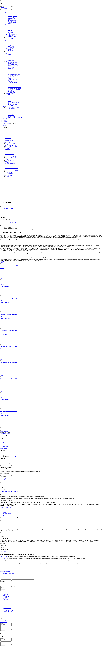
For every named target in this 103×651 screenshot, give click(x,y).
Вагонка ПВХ (10, 38)
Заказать (2, 262)
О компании (5, 96)
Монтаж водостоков (12, 110)
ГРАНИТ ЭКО (11, 68)
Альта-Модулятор (11, 115)
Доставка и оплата (6, 596)
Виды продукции (6, 11)
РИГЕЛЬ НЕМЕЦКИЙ (12, 79)
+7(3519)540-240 (6, 123)
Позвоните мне (3, 8)
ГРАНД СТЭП (11, 49)
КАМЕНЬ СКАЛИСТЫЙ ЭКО (14, 65)
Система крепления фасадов (11, 34)
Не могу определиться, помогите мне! (8, 423)
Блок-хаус (2, 560)
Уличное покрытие (9, 45)
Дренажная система (9, 44)
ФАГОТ (9, 77)
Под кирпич (10, 32)
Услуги (4, 106)
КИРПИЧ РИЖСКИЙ (12, 73)
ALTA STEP (10, 50)
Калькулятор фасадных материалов (15, 114)
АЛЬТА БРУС (10, 56)
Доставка (5, 111)
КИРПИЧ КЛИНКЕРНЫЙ (13, 70)
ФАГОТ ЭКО (10, 66)
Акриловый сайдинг (12, 21)
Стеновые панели (8, 37)
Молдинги (10, 39)
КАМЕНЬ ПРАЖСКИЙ (12, 82)
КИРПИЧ (10, 72)
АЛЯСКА (10, 54)
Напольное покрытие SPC (10, 48)
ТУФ (9, 80)
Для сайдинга (10, 35)
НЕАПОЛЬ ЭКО (11, 91)
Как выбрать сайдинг (4, 431)
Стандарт (9, 94)
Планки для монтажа (12, 26)
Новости (9, 103)
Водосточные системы (5, 571)
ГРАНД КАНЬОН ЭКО (12, 63)
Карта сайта (5, 599)
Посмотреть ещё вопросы (5, 507)
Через (4, 479)
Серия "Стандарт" (11, 42)
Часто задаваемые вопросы (13, 102)
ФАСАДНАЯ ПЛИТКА (12, 92)
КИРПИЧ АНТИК (11, 84)
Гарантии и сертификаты (13, 104)
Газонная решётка (11, 46)
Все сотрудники (3, 214)
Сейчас (4, 478)
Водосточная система (9, 40)
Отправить (3, 581)
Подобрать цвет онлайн (5, 433)
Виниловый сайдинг (12, 22)
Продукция (5, 126)
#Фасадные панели (7, 513)
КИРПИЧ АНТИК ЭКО (12, 62)
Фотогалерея (10, 98)
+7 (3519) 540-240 (12, 222)
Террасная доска (11, 47)
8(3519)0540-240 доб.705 (8, 208)
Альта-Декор (10, 14)
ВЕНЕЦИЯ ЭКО (11, 90)
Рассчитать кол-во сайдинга (6, 429)
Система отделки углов (12, 16)
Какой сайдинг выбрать (12, 116)
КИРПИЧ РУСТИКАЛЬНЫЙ (14, 74)
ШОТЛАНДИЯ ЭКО (12, 67)
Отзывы (9, 101)
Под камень (10, 25)
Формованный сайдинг (12, 20)
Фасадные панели (9, 24)
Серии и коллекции (7, 52)
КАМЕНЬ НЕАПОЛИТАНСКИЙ (14, 88)
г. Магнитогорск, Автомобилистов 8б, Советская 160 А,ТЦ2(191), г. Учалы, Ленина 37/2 (21, 618)
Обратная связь (3, 622)
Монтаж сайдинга (11, 108)
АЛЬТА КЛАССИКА (12, 59)
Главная (4, 125)
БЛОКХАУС (10, 55)
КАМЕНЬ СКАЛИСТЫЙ (13, 75)
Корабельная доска (11, 18)
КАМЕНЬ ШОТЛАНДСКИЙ (14, 76)
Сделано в (4, 649)
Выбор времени (6, 480)
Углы (9, 27)
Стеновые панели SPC (9, 51)
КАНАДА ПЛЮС (11, 60)
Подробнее (2, 261)
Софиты (9, 23)
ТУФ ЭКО (10, 69)
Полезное (5, 112)
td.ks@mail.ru (5, 212)
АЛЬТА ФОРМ (11, 58)
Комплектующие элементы (13, 17)
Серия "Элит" (10, 41)
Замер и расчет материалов (13, 107)
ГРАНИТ (9, 78)
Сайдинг (7, 12)
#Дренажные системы (7, 514)
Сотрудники (10, 105)
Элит (9, 95)
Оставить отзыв (8, 551)
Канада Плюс (3, 558)
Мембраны (10, 13)
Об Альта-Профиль (11, 97)
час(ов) (14, 482)
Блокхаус (9, 19)
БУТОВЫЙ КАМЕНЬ (12, 86)
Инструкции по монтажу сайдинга (15, 117)
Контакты (5, 118)
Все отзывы (2, 551)
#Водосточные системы (8, 515)
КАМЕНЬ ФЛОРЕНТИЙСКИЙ (14, 87)
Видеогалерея (10, 100)
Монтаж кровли (11, 109)
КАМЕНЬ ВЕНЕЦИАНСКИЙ (14, 89)
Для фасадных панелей (12, 36)
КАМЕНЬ (10, 83)
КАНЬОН (10, 81)
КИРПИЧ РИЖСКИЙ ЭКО (13, 64)
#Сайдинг (5, 512)
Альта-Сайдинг (3, 556)
